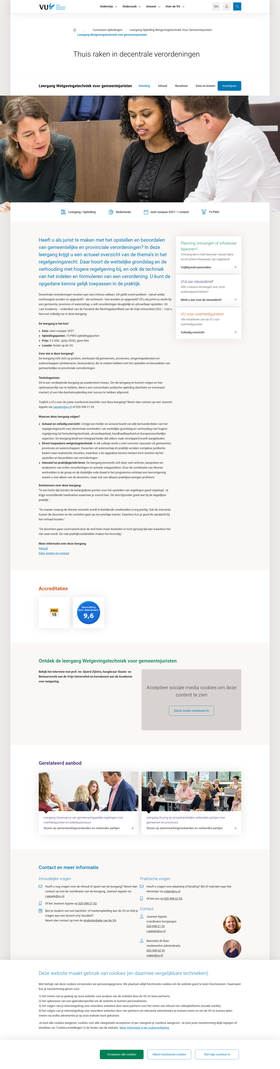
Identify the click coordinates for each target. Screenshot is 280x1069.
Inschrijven (229, 86)
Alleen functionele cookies (169, 1054)
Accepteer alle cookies (121, 1054)
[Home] (74, 30)
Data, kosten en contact (54, 553)
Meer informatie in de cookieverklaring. (145, 1027)
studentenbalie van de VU (99, 920)
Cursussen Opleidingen (107, 30)
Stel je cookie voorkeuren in (191, 710)
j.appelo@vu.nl (62, 407)
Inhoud (43, 548)
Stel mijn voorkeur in (217, 1054)
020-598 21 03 (87, 903)
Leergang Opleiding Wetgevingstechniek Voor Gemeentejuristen (171, 30)
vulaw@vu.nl (172, 891)
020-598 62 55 (172, 898)
